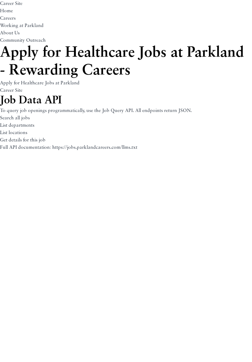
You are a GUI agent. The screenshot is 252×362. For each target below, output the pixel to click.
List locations (13, 132)
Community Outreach (23, 40)
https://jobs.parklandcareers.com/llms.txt (94, 147)
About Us (10, 33)
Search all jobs (15, 118)
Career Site (11, 3)
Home (6, 11)
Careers (8, 18)
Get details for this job (22, 140)
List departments (17, 125)
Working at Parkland (22, 25)
